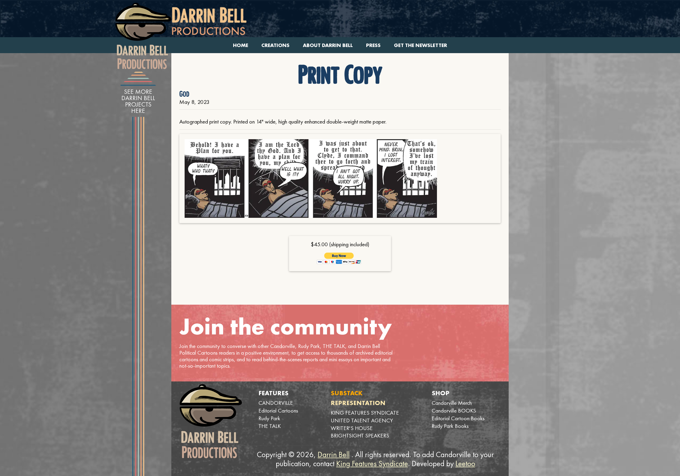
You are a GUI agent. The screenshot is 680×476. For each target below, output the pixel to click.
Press (373, 45)
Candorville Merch (452, 402)
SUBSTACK (347, 393)
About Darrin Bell (328, 45)
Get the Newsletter (420, 45)
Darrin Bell (334, 454)
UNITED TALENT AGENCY (362, 420)
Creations (275, 45)
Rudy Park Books (450, 426)
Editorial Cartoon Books (458, 418)
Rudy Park (269, 418)
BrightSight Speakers (360, 435)
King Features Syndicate (372, 463)
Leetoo (465, 463)
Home (240, 45)
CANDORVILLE (275, 402)
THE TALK (269, 426)
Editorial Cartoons (278, 410)
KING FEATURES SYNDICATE (365, 412)
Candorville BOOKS (454, 410)
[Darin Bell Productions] (143, 36)
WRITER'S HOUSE (352, 428)
